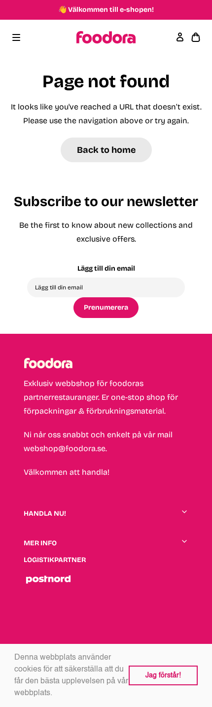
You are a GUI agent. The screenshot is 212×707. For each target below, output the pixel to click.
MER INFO (40, 543)
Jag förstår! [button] (163, 675)
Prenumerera (106, 307)
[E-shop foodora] (106, 37)
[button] (55, 693)
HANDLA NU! (45, 513)
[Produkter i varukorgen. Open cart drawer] (196, 37)
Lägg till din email (106, 268)
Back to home (106, 149)
